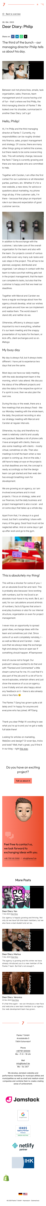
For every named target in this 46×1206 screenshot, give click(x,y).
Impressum (26, 1200)
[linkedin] (17, 36)
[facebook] (13, 36)
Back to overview (13, 14)
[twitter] (25, 36)
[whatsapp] (21, 36)
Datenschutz (35, 1200)
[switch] (37, 4)
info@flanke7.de (29, 858)
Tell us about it (23, 781)
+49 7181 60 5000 (12, 858)
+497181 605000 (23, 1051)
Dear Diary (14, 914)
